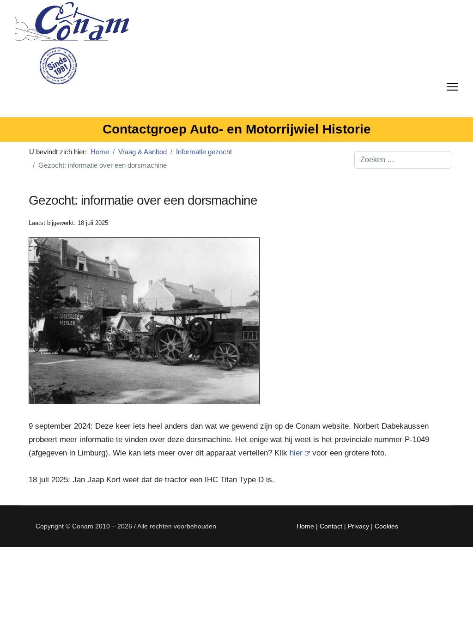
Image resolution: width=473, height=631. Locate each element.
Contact (331, 526)
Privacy (358, 526)
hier (296, 453)
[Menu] (452, 85)
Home (305, 526)
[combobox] (402, 160)
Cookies (386, 526)
